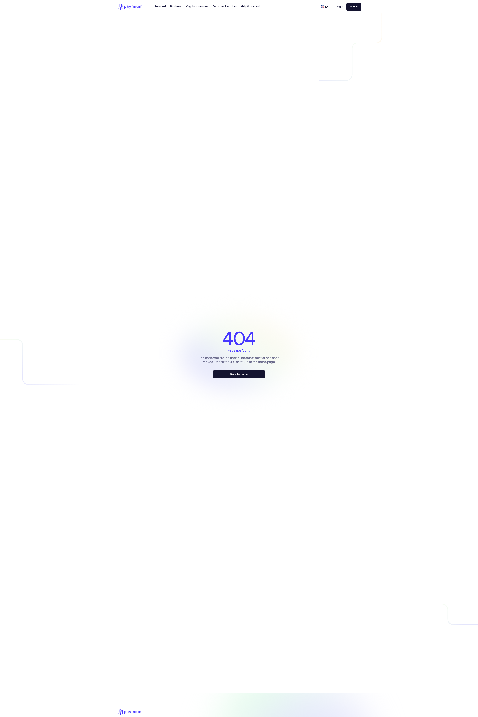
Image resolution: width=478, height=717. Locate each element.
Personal (160, 6)
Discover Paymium (225, 6)
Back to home (239, 374)
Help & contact (250, 6)
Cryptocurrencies (197, 6)
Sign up (353, 6)
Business (176, 6)
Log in (339, 6)
